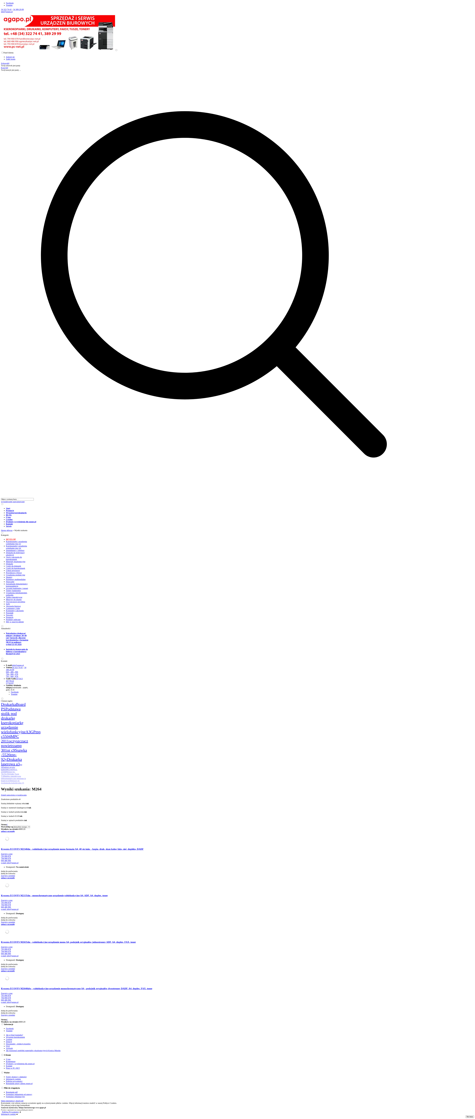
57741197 (10, 683)
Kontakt (4, 661)
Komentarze (10, 1061)
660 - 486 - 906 (12, 672)
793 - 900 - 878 (12, 676)
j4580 (6, 769)
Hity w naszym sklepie (15, 622)
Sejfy (8, 604)
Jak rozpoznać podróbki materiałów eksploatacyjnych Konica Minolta (33, 1051)
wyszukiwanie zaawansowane (13, 502)
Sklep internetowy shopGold (12, 1101)
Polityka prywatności (14, 1081)
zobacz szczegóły (8, 831)
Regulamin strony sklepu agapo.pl (19, 1083)
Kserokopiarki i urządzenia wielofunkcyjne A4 (16, 547)
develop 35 (19, 783)
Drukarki (9, 564)
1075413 (19, 679)
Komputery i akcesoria (15, 611)
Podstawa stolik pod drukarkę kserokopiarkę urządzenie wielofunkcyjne (13, 720)
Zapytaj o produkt (8, 876)
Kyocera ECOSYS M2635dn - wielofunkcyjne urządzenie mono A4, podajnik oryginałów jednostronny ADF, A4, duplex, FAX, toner (68, 942)
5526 (6, 755)
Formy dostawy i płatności (16, 1077)
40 (19, 829)
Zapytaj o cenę (6, 854)
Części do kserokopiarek (15, 568)
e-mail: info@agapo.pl (9, 863)
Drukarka (8, 704)
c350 (8, 774)
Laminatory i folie (13, 608)
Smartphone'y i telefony (15, 550)
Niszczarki (10, 582)
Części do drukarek (13, 566)
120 (23, 829)
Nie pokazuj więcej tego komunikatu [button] (15, 1105)
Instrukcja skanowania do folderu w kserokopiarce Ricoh (17, 651)
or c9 (11, 750)
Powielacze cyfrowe (14, 573)
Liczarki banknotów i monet (17, 588)
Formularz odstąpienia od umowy (19, 1094)
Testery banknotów (13, 591)
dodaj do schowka (8, 873)
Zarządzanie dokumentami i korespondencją (17, 585)
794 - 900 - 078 (12, 674)
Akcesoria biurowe (13, 606)
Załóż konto (10, 59)
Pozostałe (9, 613)
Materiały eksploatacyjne (15, 562)
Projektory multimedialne (16, 579)
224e (10, 769)
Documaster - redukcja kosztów (18, 1044)
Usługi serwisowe (13, 570)
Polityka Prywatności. (10, 1112)
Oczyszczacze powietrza (15, 602)
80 (21, 829)
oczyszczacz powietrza (14, 743)
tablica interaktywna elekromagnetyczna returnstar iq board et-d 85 (13, 778)
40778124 (10, 681)
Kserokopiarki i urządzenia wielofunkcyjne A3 (16, 542)
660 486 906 (6, 861)
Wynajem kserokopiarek (15, 1037)
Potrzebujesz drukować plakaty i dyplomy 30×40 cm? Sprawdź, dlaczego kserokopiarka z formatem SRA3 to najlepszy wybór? (17, 639)
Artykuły (9, 1048)
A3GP (31, 732)
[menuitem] (216, 508)
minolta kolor (10, 783)
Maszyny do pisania (14, 599)
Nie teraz (470, 1117)
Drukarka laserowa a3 (11, 761)
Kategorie (5, 535)
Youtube (9, 5)
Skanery (9, 577)
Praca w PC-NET (13, 1068)
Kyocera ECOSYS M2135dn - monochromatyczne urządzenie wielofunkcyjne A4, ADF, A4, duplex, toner (54, 895)
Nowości (9, 615)
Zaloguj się (10, 57)
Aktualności (5, 628)
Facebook (10, 3)
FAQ (8, 1046)
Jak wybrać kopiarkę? (14, 1035)
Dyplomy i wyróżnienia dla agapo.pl (20, 1064)
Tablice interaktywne (14, 597)
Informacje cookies (13, 1079)
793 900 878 (6, 856)
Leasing (9, 1039)
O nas (8, 1059)
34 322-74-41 (6, 9)
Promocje (9, 617)
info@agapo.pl (7, 12)
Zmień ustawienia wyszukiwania (14, 795)
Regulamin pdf (12, 1092)
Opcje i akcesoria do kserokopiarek (14, 558)
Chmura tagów (7, 701)
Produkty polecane (13, 620)
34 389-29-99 (18, 9)
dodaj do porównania (9, 871)
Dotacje (9, 1042)
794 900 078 (6, 858)
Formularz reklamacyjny (15, 1097)
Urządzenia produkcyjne (15, 575)
